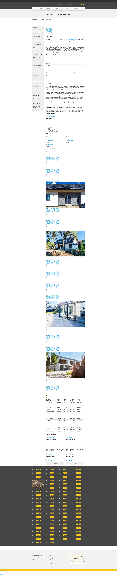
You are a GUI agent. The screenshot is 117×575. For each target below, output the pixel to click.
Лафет (52, 563)
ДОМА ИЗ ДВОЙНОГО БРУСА (38, 72)
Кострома (40, 562)
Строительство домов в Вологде (37, 569)
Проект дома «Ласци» (50, 448)
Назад (55, 463)
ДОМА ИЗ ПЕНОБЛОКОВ (37, 44)
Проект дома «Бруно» (70, 456)
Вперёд (74, 463)
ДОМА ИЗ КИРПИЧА (36, 57)
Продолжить (2, 574)
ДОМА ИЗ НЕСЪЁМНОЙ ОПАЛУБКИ (37, 107)
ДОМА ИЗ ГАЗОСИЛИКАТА (37, 41)
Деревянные (52, 559)
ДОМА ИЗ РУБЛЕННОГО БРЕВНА (37, 83)
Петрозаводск (45, 561)
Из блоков (52, 556)
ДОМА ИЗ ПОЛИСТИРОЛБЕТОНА (37, 51)
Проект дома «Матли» (70, 439)
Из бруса (52, 560)
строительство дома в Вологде (73, 39)
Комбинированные (53, 564)
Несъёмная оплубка (63, 562)
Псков (33, 562)
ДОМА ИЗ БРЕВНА (36, 75)
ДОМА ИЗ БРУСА (36, 62)
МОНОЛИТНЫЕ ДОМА (37, 103)
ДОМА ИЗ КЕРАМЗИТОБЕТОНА (36, 48)
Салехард (33, 561)
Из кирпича (52, 558)
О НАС (62, 8)
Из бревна (52, 562)
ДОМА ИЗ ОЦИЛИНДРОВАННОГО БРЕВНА (37, 79)
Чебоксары (41, 561)
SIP (60, 558)
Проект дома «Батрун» (70, 448)
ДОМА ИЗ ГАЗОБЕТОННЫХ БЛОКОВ (37, 33)
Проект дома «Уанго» (50, 456)
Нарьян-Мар (37, 562)
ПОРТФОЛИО (55, 8)
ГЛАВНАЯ (41, 8)
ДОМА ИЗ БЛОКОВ (36, 30)
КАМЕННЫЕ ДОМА (36, 27)
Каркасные (61, 556)
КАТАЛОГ (48, 8)
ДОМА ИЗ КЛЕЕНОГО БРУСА (38, 65)
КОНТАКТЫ (75, 8)
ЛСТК (60, 559)
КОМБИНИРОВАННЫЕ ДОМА (38, 89)
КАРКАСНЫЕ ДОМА (36, 95)
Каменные (51, 555)
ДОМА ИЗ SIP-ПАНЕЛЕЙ (37, 98)
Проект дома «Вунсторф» (51, 439)
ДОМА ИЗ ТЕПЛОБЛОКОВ (37, 54)
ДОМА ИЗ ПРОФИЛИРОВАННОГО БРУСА (37, 69)
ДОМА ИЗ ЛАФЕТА (36, 86)
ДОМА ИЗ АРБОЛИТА (36, 39)
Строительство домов (35, 19)
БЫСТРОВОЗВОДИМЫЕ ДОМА (37, 92)
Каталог (42, 19)
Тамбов (37, 561)
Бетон (60, 563)
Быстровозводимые (62, 555)
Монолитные (61, 560)
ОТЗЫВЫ (68, 8)
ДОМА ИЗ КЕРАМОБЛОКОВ (37, 36)
